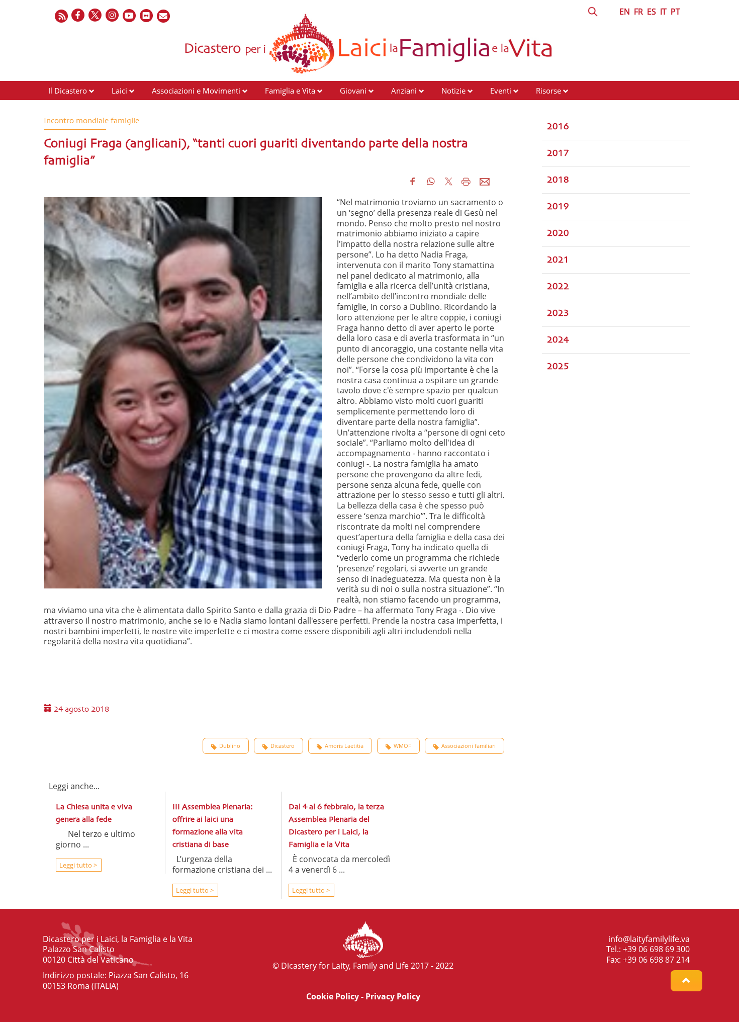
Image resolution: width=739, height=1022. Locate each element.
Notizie (453, 91)
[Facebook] (78, 16)
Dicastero (282, 745)
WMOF (402, 745)
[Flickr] (147, 16)
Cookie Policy (332, 996)
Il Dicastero (67, 91)
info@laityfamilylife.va (649, 939)
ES (651, 11)
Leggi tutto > (77, 865)
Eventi (500, 91)
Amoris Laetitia (344, 745)
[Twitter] (95, 16)
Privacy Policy (392, 996)
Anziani (404, 91)
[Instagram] (113, 16)
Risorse (548, 91)
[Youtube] (130, 16)
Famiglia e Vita (290, 91)
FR (638, 11)
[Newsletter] (164, 16)
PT (675, 11)
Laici (119, 91)
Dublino (229, 745)
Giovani (353, 91)
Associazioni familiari (468, 745)
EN (624, 11)
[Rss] (61, 16)
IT (663, 11)
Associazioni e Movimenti (196, 91)
